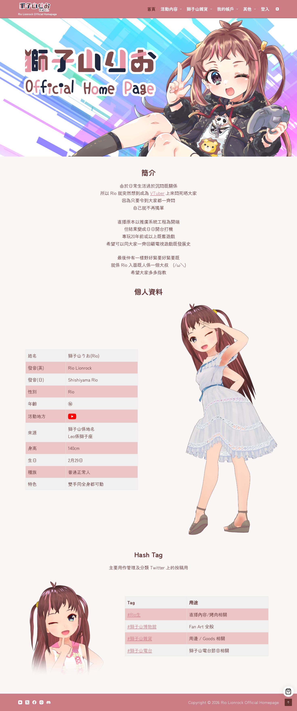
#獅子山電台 (139, 650)
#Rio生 (134, 614)
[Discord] (48, 702)
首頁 (151, 9)
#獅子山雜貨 (139, 638)
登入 (265, 9)
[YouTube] (277, 8)
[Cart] (288, 691)
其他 (247, 9)
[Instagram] (41, 702)
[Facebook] (34, 702)
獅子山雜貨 (197, 9)
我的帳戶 (225, 9)
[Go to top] (288, 702)
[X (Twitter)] (27, 702)
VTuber (157, 193)
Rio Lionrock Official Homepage (37, 14)
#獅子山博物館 (142, 626)
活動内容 (169, 9)
